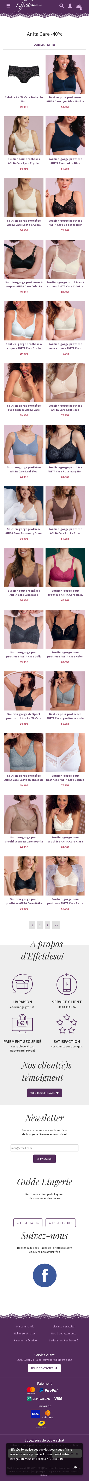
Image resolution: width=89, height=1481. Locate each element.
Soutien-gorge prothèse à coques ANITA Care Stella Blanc (24, 346)
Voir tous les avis (43, 1093)
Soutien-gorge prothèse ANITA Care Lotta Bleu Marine (65, 161)
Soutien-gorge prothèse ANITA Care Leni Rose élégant (65, 408)
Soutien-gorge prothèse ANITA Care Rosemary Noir (65, 469)
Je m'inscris (44, 1159)
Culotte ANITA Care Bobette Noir (24, 99)
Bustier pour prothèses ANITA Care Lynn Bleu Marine (65, 99)
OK (75, 1467)
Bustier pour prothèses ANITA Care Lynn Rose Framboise (24, 593)
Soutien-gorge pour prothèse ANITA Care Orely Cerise (65, 593)
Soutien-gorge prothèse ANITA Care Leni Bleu (24, 469)
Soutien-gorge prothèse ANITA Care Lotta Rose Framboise (65, 531)
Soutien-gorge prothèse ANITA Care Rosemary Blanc (23, 531)
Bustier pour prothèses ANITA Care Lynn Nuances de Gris (65, 716)
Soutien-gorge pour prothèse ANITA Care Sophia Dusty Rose (24, 839)
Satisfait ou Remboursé (63, 1340)
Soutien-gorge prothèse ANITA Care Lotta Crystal (24, 223)
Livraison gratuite (64, 1326)
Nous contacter (43, 1368)
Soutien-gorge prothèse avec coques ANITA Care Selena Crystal (65, 346)
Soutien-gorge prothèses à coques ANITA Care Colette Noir (24, 284)
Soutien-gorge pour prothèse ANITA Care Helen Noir (65, 654)
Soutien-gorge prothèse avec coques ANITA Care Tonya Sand (24, 408)
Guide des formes (60, 1223)
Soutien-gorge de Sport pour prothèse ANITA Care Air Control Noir (23, 716)
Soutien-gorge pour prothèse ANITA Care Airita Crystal (65, 901)
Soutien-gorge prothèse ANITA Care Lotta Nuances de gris (23, 778)
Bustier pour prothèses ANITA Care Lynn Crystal (24, 161)
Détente (44, 1474)
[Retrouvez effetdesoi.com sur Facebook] (44, 1275)
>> (56, 925)
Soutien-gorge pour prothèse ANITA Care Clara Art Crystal (65, 839)
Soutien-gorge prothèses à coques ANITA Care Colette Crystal (65, 284)
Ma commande (25, 1326)
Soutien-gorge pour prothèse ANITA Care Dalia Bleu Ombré (24, 654)
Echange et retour (25, 1333)
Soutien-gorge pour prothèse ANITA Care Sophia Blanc (65, 778)
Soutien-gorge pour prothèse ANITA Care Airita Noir (24, 901)
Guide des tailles (28, 1223)
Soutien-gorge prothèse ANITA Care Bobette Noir (65, 223)
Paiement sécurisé (25, 1340)
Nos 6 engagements (63, 1333)
